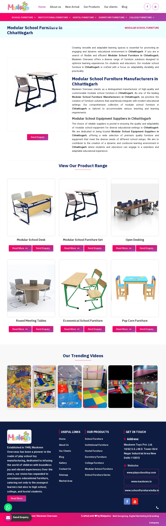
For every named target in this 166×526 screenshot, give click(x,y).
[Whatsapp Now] (8, 507)
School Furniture (22, 17)
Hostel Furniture (83, 17)
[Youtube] (155, 6)
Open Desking (135, 240)
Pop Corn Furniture (135, 321)
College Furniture (140, 17)
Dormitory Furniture (111, 17)
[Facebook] (147, 6)
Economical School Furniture (83, 321)
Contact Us (65, 469)
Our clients (111, 6)
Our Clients (65, 451)
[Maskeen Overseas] (18, 6)
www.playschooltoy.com (141, 472)
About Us (64, 445)
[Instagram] (19, 387)
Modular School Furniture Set (83, 240)
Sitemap (63, 475)
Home (42, 6)
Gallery (63, 463)
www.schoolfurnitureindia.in (142, 490)
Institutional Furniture (53, 17)
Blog (124, 6)
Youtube (135, 501)
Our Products (92, 6)
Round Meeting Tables (31, 321)
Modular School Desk (31, 240)
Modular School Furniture (64, 27)
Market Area (65, 481)
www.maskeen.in (141, 481)
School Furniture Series (100, 27)
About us (55, 6)
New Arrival (72, 6)
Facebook (127, 501)
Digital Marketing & (139, 516)
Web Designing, (121, 516)
